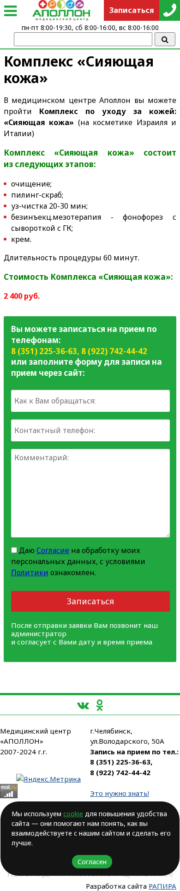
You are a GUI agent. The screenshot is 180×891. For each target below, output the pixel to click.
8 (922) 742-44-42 (114, 351)
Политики (29, 572)
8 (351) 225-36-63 (44, 351)
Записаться (90, 601)
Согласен (92, 861)
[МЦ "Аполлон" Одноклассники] (99, 704)
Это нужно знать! (119, 793)
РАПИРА (162, 886)
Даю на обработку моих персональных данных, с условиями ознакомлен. (78, 561)
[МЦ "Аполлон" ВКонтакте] (83, 704)
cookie (73, 813)
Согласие (52, 550)
